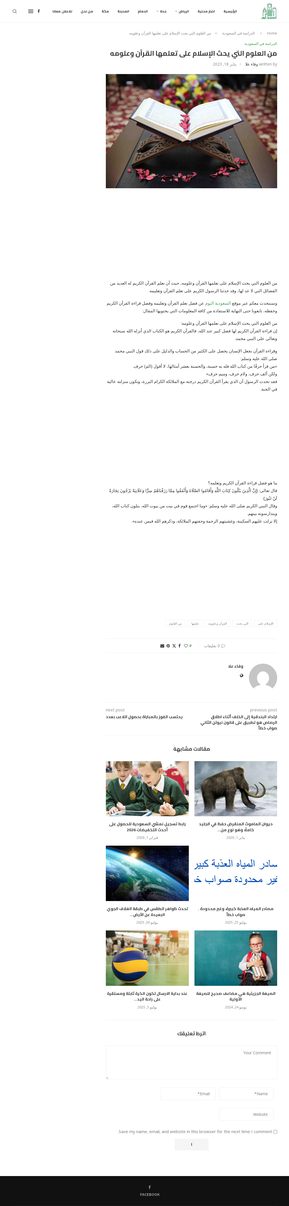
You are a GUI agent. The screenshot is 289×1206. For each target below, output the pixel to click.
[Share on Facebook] (179, 645)
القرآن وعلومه (217, 623)
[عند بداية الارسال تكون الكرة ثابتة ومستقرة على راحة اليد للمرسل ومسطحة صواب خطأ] (147, 958)
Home (272, 33)
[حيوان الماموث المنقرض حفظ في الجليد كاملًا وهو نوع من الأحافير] (235, 789)
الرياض (184, 11)
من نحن (87, 11)
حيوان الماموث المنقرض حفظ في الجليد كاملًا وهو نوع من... (236, 826)
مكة (105, 11)
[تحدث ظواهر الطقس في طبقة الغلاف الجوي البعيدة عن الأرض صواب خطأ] (147, 873)
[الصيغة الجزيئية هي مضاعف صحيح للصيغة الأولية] (235, 958)
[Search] (14, 11)
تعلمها (195, 623)
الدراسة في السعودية (238, 33)
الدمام (143, 11)
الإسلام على (265, 623)
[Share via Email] (162, 645)
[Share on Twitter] (174, 645)
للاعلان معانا (62, 11)
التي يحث (242, 623)
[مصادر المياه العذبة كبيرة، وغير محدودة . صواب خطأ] (235, 873)
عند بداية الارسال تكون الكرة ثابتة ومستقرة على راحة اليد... (147, 996)
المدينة (123, 11)
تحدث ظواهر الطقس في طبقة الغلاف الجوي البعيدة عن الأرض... (147, 911)
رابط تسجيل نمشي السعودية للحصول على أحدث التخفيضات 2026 (147, 826)
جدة (163, 11)
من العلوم (175, 623)
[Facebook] (39, 11)
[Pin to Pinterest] (168, 645)
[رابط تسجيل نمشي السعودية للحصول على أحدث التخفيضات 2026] (147, 789)
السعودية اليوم (218, 303)
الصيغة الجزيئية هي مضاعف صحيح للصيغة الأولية (235, 996)
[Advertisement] (191, 237)
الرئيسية (230, 11)
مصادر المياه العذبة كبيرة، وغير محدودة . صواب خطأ (235, 911)
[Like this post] (186, 645)
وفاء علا (251, 64)
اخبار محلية (206, 11)
